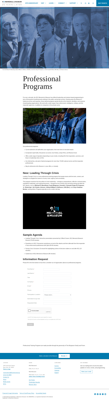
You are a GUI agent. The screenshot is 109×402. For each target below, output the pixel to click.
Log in (93, 3)
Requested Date (32, 303)
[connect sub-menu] (66, 3)
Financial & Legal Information (10, 393)
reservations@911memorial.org (11, 372)
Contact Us (6, 377)
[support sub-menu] (77, 3)
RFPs (4, 384)
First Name (30, 269)
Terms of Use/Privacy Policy (27, 393)
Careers (56, 365)
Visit (42, 3)
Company (30, 281)
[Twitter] (103, 394)
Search (82, 4)
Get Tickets (32, 380)
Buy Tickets (102, 3)
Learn (51, 3)
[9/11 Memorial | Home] (11, 3)
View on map (6, 369)
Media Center (6, 381)
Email (29, 286)
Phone (29, 290)
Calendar (86, 4)
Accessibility (57, 368)
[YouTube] (105, 394)
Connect (61, 3)
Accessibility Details (41, 393)
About (4, 379)
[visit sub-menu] (45, 3)
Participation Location (33, 294)
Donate (63, 356)
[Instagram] (100, 394)
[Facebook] (95, 394)
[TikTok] (97, 394)
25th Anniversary (31, 3)
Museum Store (33, 384)
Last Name (30, 273)
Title (28, 277)
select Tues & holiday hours (37, 376)
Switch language (89, 3)
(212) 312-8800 (7, 375)
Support (73, 3)
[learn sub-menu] (55, 3)
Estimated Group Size (33, 298)
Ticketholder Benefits (34, 382)
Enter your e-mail (86, 371)
